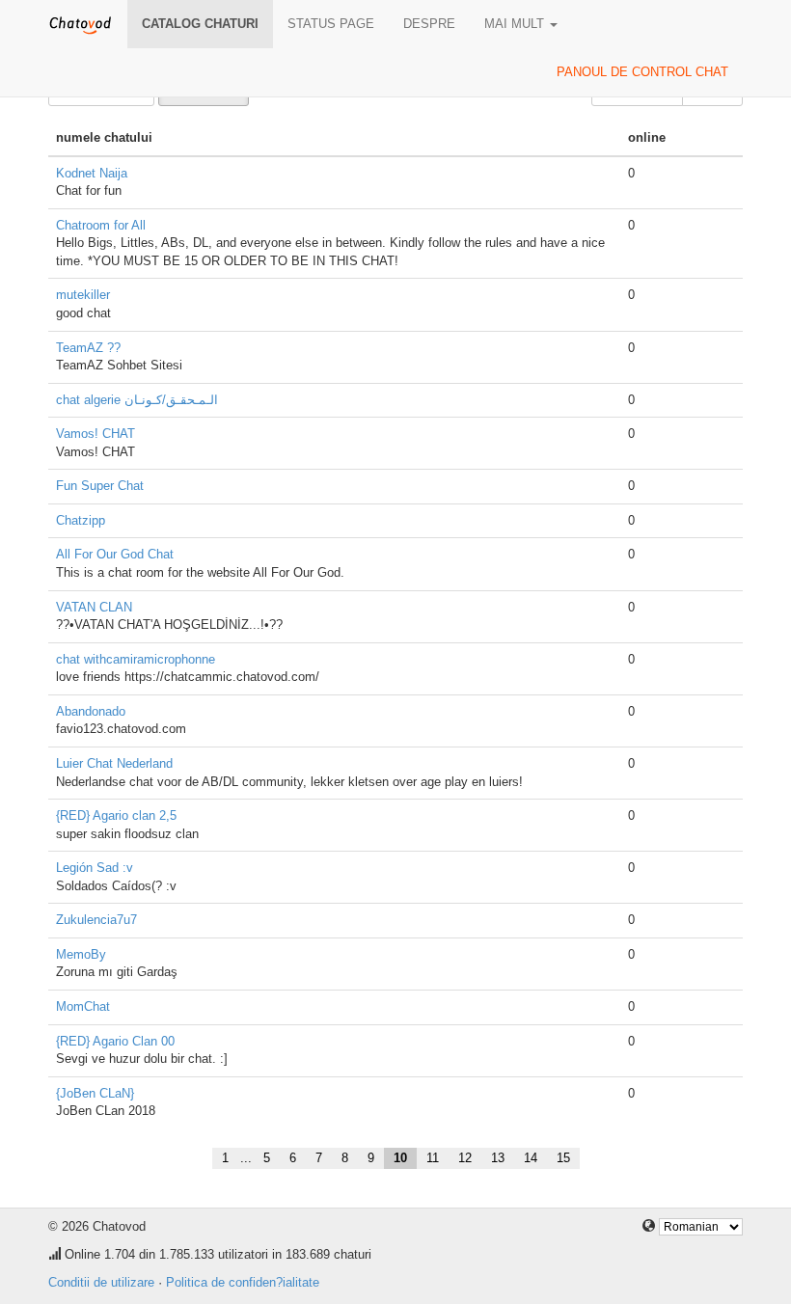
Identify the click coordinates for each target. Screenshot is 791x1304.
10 (400, 1158)
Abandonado (90, 711)
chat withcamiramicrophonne (135, 659)
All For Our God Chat (115, 554)
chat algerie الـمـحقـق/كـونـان (137, 400)
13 (498, 1158)
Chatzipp (80, 520)
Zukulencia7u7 (96, 919)
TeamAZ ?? (88, 347)
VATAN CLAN (94, 607)
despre (429, 23)
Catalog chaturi (200, 23)
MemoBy (81, 954)
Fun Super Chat (100, 485)
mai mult (516, 23)
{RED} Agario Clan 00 (115, 1041)
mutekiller (83, 294)
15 (563, 1158)
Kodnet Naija (91, 173)
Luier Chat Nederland (114, 763)
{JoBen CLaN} (95, 1093)
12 (465, 1158)
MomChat (83, 1006)
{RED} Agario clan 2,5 (116, 815)
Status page (330, 23)
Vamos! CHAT (95, 433)
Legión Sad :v (94, 867)
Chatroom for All (101, 225)
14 (530, 1158)
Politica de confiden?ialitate (242, 1282)
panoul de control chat (642, 72)
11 (432, 1158)
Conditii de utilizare (101, 1282)
